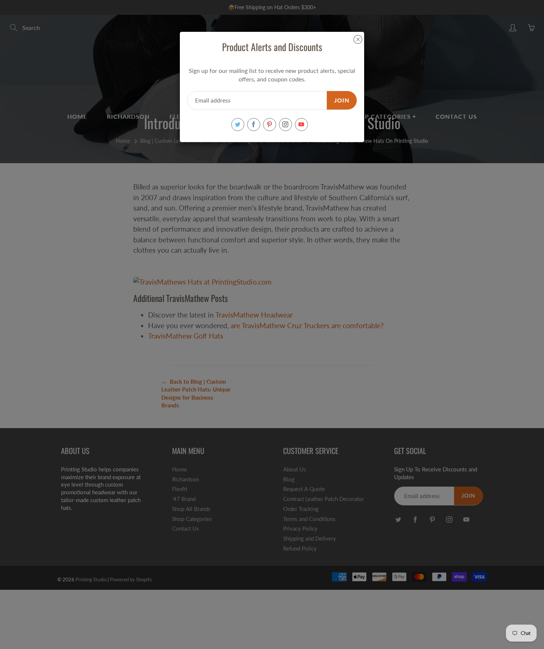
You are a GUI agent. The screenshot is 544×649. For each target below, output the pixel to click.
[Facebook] (253, 124)
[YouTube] (301, 124)
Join (341, 100)
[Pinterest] (269, 124)
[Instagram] (285, 124)
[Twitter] (237, 124)
